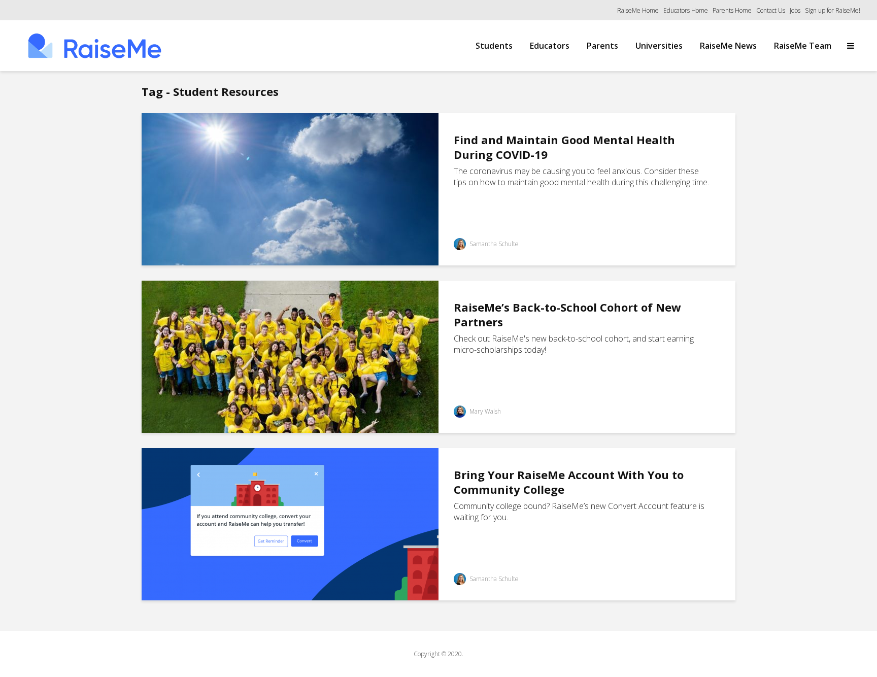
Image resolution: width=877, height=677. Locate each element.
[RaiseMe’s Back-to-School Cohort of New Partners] (290, 355)
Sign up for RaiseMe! (832, 10)
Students (494, 45)
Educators (549, 45)
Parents (602, 45)
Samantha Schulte (493, 244)
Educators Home (685, 10)
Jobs (795, 10)
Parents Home (732, 10)
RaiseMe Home (638, 10)
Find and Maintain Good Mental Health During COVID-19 (564, 147)
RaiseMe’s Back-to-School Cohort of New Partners (567, 314)
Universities (659, 45)
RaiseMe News (728, 45)
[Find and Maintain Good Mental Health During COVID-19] (290, 188)
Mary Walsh (484, 411)
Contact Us (770, 10)
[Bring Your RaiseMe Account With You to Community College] (290, 523)
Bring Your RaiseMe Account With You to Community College (569, 482)
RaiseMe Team (802, 45)
